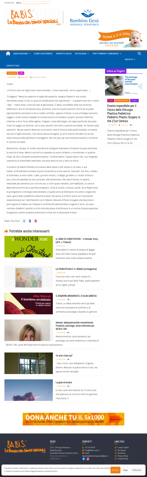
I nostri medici (123, 447)
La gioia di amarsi (64, 382)
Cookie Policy (123, 458)
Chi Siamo (122, 450)
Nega (125, 470)
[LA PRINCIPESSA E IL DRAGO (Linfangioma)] (28, 284)
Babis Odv (24, 77)
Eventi (111, 100)
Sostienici (121, 453)
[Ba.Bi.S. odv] (8, 54)
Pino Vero (124, 125)
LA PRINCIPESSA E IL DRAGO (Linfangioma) (76, 269)
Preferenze (136, 470)
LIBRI (21, 73)
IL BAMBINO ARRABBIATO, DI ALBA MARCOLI (76, 295)
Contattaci (12, 65)
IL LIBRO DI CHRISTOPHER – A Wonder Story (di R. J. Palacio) (77, 240)
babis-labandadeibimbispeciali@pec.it (95, 454)
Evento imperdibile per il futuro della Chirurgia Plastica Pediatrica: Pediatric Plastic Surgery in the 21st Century (123, 113)
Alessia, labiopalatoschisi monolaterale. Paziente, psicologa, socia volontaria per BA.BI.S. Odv (75, 325)
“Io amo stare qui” (64, 355)
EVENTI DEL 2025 (122, 100)
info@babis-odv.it (92, 450)
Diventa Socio (64, 53)
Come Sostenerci (43, 53)
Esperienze (12, 73)
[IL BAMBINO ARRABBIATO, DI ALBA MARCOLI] (28, 305)
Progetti (134, 100)
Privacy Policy (123, 456)
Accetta (115, 470)
